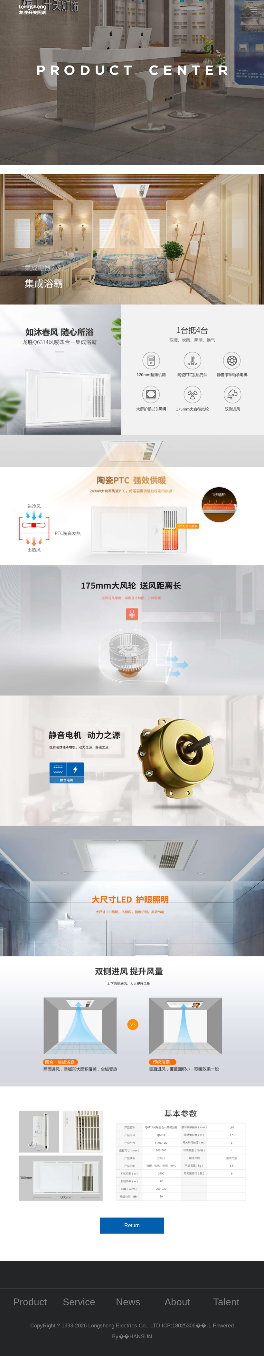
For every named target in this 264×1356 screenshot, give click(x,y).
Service (79, 1302)
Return (132, 1225)
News (128, 1302)
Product (30, 1302)
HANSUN (140, 1337)
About (177, 1302)
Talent (226, 1302)
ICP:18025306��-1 (187, 1326)
